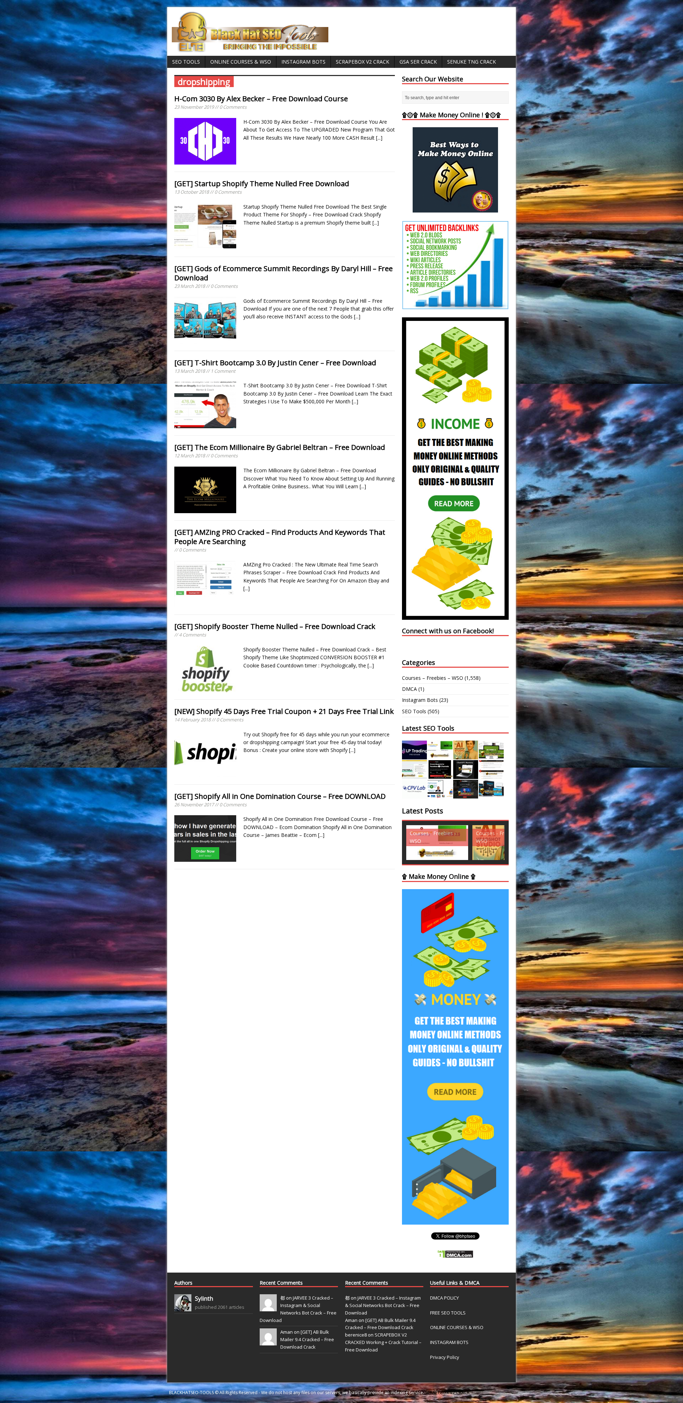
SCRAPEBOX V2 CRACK (447, 1392)
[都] (268, 1307)
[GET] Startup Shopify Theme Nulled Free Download (261, 183)
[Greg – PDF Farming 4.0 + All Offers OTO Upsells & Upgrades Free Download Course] (491, 755)
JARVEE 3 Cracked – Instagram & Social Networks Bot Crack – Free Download (383, 1305)
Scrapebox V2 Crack (362, 61)
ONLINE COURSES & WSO (456, 1327)
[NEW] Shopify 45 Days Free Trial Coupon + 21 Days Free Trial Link (284, 711)
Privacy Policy (444, 1357)
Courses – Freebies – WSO (432, 677)
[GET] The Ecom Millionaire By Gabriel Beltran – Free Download (279, 447)
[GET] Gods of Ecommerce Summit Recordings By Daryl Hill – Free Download (283, 273)
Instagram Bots (303, 61)
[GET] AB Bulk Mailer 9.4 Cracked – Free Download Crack (307, 1339)
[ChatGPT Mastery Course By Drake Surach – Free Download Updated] (465, 775)
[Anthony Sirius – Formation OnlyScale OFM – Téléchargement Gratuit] (491, 794)
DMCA (409, 689)
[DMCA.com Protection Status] (455, 1254)
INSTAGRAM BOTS (449, 1342)
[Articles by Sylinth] (182, 1307)
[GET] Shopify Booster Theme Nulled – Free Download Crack (274, 626)
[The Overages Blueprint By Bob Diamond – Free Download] (440, 794)
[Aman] (268, 1342)
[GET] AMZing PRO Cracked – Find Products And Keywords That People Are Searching (279, 536)
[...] (379, 137)
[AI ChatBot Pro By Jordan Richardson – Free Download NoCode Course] (465, 794)
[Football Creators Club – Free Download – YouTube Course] (414, 775)
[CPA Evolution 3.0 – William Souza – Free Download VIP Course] (491, 775)
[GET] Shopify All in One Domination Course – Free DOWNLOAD (280, 796)
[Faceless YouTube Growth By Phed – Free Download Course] (440, 775)
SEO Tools (186, 61)
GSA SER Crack (418, 61)
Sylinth (204, 1298)
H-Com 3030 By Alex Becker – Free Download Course (261, 98)
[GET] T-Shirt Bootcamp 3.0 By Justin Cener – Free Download (275, 362)
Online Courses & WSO (240, 61)
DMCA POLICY (444, 1298)
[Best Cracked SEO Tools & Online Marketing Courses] (250, 48)
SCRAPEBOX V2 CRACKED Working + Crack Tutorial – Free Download (383, 1342)
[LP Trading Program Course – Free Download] (414, 755)
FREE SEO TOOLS (448, 1313)
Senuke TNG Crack (471, 61)
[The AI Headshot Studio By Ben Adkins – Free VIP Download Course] (465, 755)
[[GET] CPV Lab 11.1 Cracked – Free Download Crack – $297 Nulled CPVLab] (414, 794)
